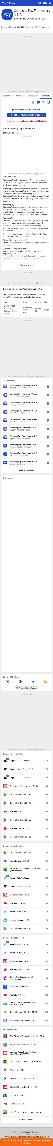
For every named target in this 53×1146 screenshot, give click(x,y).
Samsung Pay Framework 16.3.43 (23, 453)
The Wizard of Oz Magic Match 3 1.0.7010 (27, 1036)
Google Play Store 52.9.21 (20, 929)
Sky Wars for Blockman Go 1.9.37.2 (24, 1045)
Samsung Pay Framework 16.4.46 (23, 436)
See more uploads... (26, 470)
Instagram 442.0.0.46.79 (19, 895)
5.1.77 (9, 306)
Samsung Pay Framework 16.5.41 (23, 385)
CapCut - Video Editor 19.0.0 (21, 778)
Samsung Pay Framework (37, 27)
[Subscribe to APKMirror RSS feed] (45, 683)
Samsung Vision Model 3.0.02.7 (22, 1020)
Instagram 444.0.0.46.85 (19, 961)
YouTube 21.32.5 (16, 811)
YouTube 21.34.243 (17, 903)
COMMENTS (46, 96)
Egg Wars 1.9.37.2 (17, 1095)
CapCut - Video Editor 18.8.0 (21, 761)
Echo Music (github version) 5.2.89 (24, 786)
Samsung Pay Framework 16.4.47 (23, 419)
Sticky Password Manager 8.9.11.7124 (25, 1078)
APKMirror (10, 3)
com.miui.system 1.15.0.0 (20, 920)
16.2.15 (17, 133)
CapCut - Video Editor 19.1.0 (21, 769)
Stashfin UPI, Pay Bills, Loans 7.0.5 (24, 1087)
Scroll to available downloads (28, 115)
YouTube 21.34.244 (17, 995)
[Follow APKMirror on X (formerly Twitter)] (7, 683)
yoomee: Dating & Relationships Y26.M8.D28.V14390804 (23, 1053)
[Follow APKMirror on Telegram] (32, 683)
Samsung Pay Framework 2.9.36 (23, 428)
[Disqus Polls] (26, 512)
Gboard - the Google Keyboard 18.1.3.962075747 (22, 1003)
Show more (25, 265)
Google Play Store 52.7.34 (20, 794)
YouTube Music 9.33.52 (19, 828)
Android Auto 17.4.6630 (19, 912)
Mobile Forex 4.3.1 (17, 1070)
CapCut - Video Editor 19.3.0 (21, 886)
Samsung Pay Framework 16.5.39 (23, 394)
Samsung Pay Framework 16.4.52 (23, 402)
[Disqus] (26, 575)
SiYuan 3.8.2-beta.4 (18, 1104)
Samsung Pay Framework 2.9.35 (23, 445)
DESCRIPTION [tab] (8, 96)
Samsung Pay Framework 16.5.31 (23, 411)
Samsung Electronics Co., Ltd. (31, 18)
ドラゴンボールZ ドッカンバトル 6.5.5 (26, 1112)
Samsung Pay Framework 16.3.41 (23, 461)
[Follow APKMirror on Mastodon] (20, 683)
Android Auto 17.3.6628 (19, 878)
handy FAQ (7, 297)
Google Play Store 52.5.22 (20, 837)
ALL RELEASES (33, 96)
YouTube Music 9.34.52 (19, 970)
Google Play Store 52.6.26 (20, 803)
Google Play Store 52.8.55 (20, 820)
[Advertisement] (26, 63)
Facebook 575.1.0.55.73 (19, 987)
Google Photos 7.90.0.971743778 (23, 1012)
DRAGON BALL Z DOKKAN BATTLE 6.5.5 (26, 1061)
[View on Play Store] (38, 102)
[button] (32, 102)
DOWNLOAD (20, 96)
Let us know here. (32, 1132)
